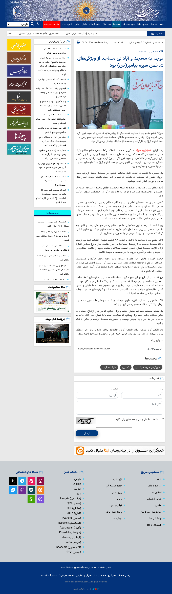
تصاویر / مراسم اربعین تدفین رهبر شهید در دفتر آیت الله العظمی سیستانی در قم (52, 154)
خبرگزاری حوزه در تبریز (148, 367)
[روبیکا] (22, 490)
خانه (162, 24)
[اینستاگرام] (40, 481)
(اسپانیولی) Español (69, 523)
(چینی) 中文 (74, 552)
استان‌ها (147, 42)
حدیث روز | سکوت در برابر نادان (89, 34)
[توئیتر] (13, 481)
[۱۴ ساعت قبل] (52, 302)
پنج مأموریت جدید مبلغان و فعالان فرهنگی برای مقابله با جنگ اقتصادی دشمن (53, 105)
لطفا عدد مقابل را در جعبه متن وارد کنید (139, 419)
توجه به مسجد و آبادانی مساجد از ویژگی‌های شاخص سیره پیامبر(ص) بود (120, 62)
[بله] (31, 490)
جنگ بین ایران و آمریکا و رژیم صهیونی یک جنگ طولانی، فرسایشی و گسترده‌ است (52, 141)
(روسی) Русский (71, 518)
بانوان (84, 24)
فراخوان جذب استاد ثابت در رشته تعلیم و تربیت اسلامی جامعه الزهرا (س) (51, 92)
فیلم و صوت (67, 24)
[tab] (52, 213)
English (77, 484)
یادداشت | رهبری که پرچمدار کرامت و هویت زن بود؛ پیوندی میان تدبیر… (52, 236)
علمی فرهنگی (94, 24)
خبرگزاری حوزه (144, 150)
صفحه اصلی (158, 42)
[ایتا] (40, 490)
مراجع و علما (142, 24)
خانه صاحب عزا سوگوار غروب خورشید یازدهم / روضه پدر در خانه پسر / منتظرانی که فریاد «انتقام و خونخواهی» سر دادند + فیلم (51, 66)
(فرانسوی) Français (70, 499)
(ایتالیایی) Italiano (70, 538)
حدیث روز (156, 33)
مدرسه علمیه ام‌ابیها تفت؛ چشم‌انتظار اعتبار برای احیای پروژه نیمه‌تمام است (51, 119)
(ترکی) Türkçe (73, 513)
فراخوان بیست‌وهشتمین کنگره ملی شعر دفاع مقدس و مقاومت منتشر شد (53, 269)
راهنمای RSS (154, 525)
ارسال (87, 433)
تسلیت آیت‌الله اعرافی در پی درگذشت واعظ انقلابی (53, 51)
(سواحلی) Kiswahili (70, 533)
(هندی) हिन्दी (74, 504)
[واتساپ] (31, 499)
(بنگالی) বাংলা (74, 508)
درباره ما (117, 518)
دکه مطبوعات (56, 287)
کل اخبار (154, 24)
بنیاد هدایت (109, 367)
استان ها (116, 24)
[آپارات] (31, 481)
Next (40, 334)
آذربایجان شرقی (136, 42)
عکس (77, 24)
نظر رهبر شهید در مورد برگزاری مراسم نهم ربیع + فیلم (52, 130)
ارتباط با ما (155, 518)
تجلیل (125, 367)
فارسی (77, 479)
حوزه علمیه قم (129, 24)
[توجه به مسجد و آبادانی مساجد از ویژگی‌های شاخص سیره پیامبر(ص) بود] (119, 100)
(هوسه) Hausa (72, 542)
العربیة (77, 489)
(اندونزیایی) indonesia (68, 547)
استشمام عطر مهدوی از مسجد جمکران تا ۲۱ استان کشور (53, 224)
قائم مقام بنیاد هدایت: (150, 52)
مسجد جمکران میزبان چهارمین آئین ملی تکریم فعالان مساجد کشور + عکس (52, 167)
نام (161, 389)
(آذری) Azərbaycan (70, 528)
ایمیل (115, 389)
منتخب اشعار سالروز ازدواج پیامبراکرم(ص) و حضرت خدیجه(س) (53, 181)
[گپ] (40, 499)
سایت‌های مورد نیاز (51, 24)
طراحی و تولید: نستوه (82, 588)
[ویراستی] (13, 490)
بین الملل (107, 24)
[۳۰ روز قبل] (52, 333)
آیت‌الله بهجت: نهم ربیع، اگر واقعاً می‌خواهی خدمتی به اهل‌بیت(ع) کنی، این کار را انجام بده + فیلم (51, 196)
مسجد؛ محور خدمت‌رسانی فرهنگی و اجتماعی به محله (55, 248)
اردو (79, 494)
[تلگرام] (22, 481)
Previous (64, 334)
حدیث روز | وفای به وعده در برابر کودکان (47, 34)
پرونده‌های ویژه (55, 319)
